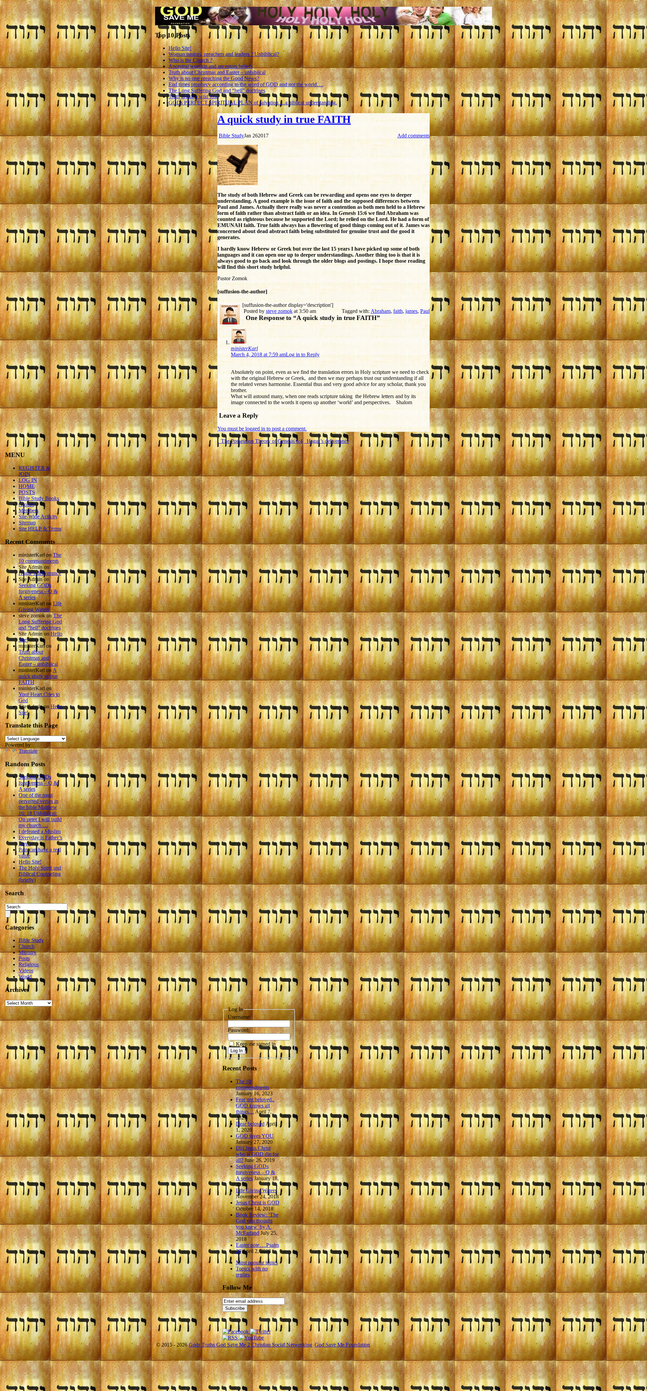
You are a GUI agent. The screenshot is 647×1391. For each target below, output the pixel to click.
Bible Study (231, 135)
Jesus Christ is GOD (257, 1202)
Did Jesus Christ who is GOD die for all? (257, 1154)
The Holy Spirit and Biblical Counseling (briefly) (40, 874)
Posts (24, 958)
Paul (425, 311)
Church (26, 946)
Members (28, 510)
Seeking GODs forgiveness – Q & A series (38, 591)
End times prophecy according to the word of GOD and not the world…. (246, 84)
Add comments (413, 135)
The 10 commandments (40, 558)
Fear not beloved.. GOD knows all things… (255, 1105)
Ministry (27, 952)
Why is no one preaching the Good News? (213, 78)
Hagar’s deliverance (327, 441)
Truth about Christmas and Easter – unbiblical (217, 72)
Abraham (381, 311)
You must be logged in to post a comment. (262, 428)
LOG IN (28, 480)
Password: (239, 1030)
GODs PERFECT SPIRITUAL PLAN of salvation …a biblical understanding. (252, 102)
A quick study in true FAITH (284, 119)
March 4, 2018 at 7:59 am (258, 354)
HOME (27, 486)
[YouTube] (251, 1337)
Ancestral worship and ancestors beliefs (210, 66)
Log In (236, 1050)
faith (398, 311)
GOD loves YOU (255, 1136)
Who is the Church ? (190, 60)
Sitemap (27, 522)
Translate (28, 751)
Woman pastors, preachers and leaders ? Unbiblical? (223, 54)
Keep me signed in (256, 1044)
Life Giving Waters (40, 606)
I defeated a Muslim (40, 831)
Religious (29, 964)
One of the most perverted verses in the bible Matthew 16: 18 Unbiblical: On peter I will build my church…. (40, 810)
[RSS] (230, 1337)
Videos (26, 970)
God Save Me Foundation (342, 1345)
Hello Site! (179, 48)
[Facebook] (236, 1331)
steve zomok (279, 311)
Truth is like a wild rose (193, 96)
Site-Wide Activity (38, 516)
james (411, 311)
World (25, 976)
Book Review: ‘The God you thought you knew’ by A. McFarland (257, 1224)
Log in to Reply (302, 354)
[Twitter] (260, 1331)
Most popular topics (257, 1262)
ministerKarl (244, 348)
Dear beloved (250, 1124)
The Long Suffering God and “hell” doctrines (216, 90)
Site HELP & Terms (40, 528)
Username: (239, 1017)
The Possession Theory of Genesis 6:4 (261, 441)
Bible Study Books (39, 498)
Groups (26, 504)
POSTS (27, 492)
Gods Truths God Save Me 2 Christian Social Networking (250, 1345)
